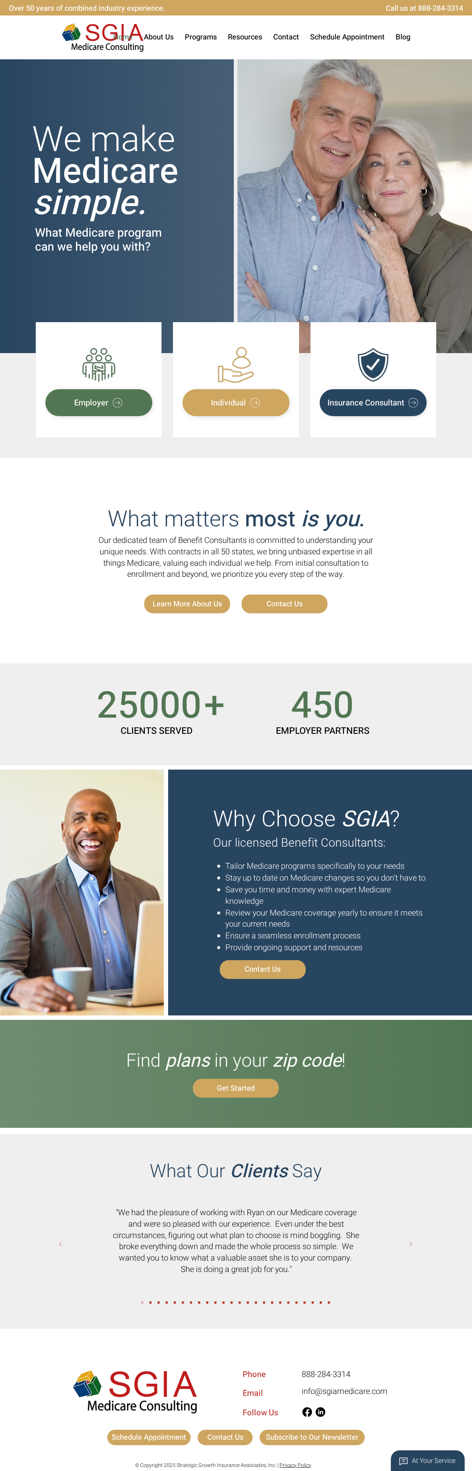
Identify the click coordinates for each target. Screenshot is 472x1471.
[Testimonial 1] (240, 1302)
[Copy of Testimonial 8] (142, 1302)
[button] (200, 37)
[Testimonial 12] (329, 1302)
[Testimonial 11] (321, 1302)
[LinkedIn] (320, 1412)
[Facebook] (307, 1412)
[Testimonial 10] (313, 1302)
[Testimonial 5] (280, 1302)
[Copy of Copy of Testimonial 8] (150, 1302)
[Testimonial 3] (256, 1302)
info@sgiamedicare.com (345, 1391)
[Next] (411, 1244)
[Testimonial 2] (248, 1302)
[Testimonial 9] (231, 1302)
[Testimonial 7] (296, 1302)
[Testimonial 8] (207, 1302)
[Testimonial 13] (304, 1302)
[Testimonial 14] (272, 1302)
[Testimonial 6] (288, 1302)
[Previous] (60, 1244)
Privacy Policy (295, 1465)
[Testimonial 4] (264, 1302)
